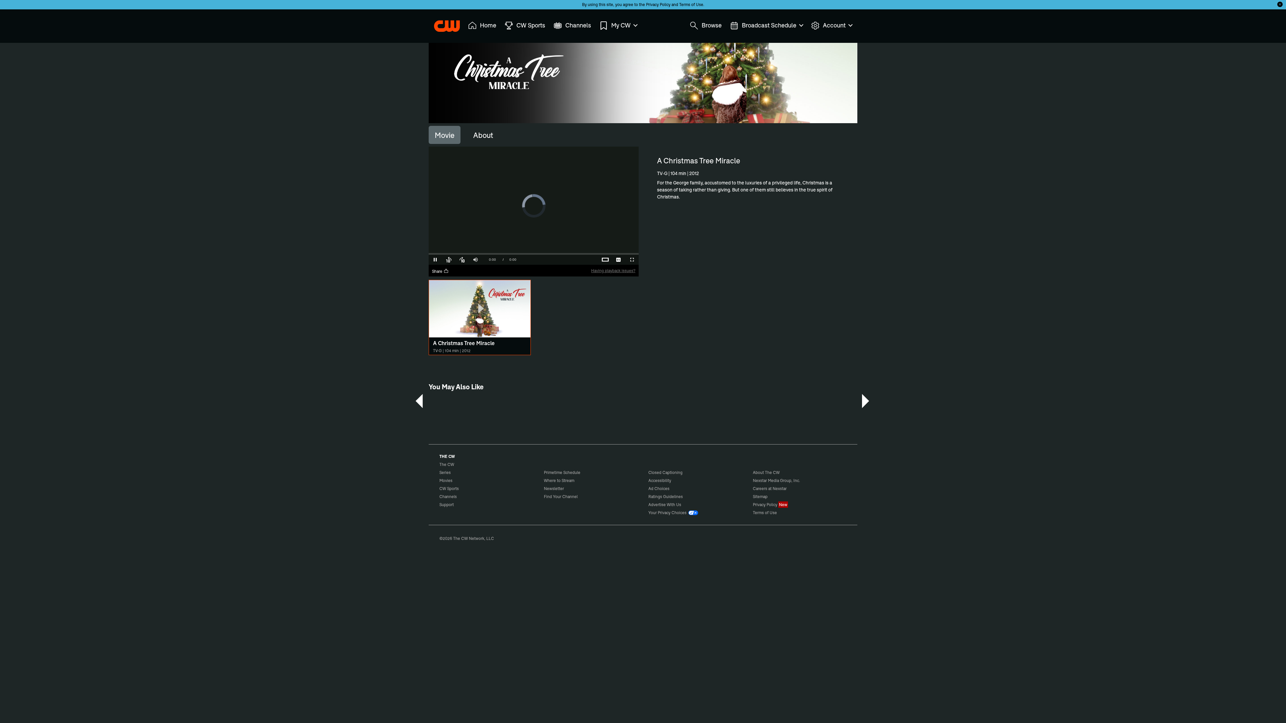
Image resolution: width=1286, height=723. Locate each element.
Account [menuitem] (834, 25)
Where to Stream (559, 480)
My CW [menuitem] (621, 25)
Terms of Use (691, 4)
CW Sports (449, 488)
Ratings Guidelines (665, 496)
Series (445, 472)
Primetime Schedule (562, 472)
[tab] (444, 135)
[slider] (534, 254)
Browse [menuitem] (712, 25)
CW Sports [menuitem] (530, 25)
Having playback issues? (613, 270)
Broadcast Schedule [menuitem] (769, 25)
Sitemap (760, 496)
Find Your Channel (561, 496)
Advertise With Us (664, 504)
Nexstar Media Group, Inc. (776, 480)
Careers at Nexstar (770, 488)
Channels (448, 496)
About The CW (766, 472)
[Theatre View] (591, 260)
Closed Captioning (665, 472)
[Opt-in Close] (1280, 4)
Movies (445, 480)
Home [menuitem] (488, 25)
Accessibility (659, 480)
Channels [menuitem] (578, 25)
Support (446, 504)
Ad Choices (658, 488)
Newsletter (554, 488)
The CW (442, 24)
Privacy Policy (658, 4)
